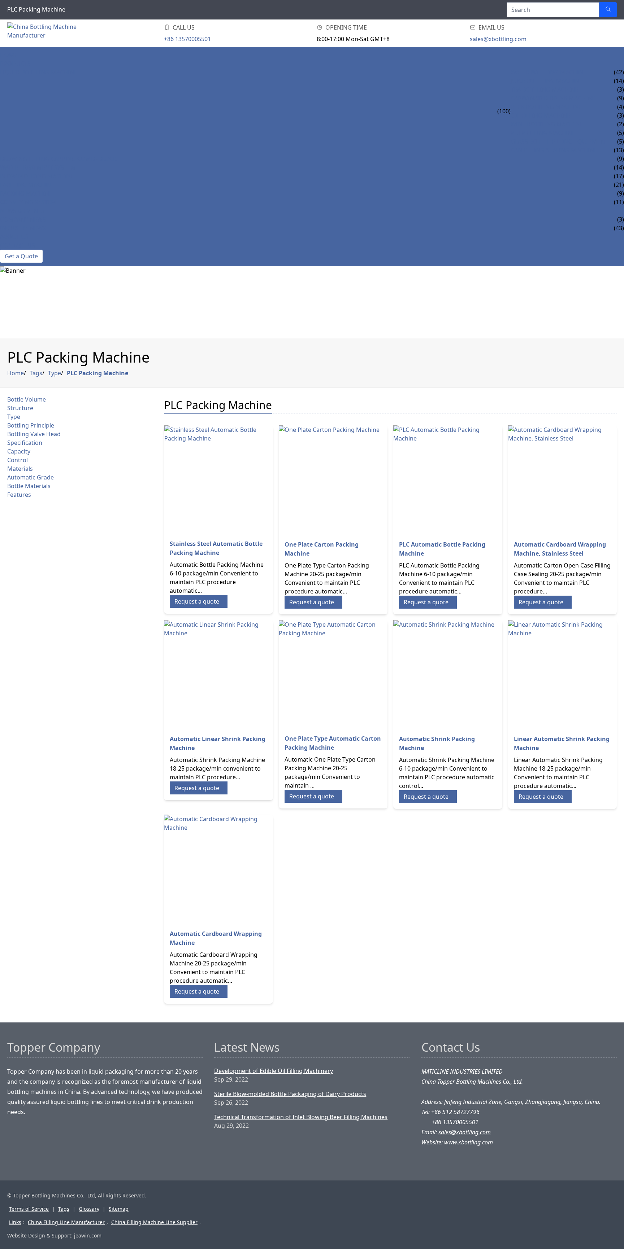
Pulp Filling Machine (543, 133)
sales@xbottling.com (498, 39)
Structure (20, 408)
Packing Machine (26, 193)
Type (54, 373)
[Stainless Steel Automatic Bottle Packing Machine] (218, 479)
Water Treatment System (38, 167)
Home (9, 55)
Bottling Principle (30, 425)
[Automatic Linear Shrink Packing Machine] (218, 674)
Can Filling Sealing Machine (554, 150)
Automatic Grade (30, 477)
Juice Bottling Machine (546, 81)
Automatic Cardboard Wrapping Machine (216, 938)
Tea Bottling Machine (544, 89)
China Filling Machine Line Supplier (154, 1222)
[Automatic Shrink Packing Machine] (447, 674)
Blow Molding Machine (37, 176)
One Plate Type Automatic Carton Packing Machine (333, 743)
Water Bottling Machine (548, 72)
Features (19, 495)
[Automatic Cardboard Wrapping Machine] (218, 869)
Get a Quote (21, 256)
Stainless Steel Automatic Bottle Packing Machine (216, 548)
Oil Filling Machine (540, 115)
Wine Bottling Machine (547, 124)
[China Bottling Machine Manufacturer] (50, 33)
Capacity (18, 451)
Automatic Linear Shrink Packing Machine (217, 743)
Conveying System (28, 202)
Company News (23, 219)
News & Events (22, 211)
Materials (20, 469)
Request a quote (196, 601)
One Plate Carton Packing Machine (322, 548)
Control (17, 460)
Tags (36, 373)
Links (15, 1222)
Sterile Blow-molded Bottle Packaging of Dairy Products (290, 1094)
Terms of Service (29, 1208)
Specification (24, 443)
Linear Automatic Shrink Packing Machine (562, 743)
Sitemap (119, 1208)
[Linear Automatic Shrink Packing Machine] (562, 674)
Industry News (23, 228)
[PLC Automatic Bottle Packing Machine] (447, 479)
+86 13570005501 (187, 39)
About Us (14, 237)
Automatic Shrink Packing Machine (437, 743)
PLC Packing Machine (97, 373)
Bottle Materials (29, 486)
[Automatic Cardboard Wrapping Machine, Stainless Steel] (562, 479)
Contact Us (17, 245)
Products (15, 63)
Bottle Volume (26, 399)
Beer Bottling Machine (546, 107)
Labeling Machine (27, 185)
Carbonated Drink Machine (553, 98)
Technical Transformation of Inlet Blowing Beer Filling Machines (300, 1117)
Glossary (89, 1208)
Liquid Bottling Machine (38, 72)
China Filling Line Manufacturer (66, 1222)
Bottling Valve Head (34, 434)
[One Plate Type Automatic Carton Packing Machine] (333, 674)
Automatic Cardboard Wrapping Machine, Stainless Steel (560, 548)
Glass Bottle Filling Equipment (559, 141)
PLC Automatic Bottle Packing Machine (442, 548)
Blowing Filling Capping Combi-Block (58, 159)
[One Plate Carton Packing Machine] (333, 479)
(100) (504, 111)
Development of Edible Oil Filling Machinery (273, 1071)
